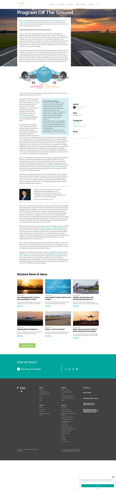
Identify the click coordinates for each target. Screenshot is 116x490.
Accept (97, 485)
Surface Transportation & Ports (67, 398)
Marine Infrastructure (65, 433)
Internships (41, 411)
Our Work (61, 4)
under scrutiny (23, 115)
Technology (63, 439)
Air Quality (75, 124)
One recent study (56, 166)
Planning (63, 435)
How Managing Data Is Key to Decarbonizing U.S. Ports (28, 298)
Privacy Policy (83, 481)
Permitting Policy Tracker (90, 398)
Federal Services (64, 424)
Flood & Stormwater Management (68, 428)
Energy (62, 394)
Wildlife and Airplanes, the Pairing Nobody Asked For (83, 298)
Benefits (41, 407)
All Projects (86, 387)
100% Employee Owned (44, 392)
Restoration (63, 437)
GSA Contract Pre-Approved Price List (89, 404)
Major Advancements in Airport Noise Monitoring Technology (85, 330)
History (40, 400)
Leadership (41, 389)
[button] (113, 477)
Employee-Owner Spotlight (44, 394)
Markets (63, 387)
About (52, 4)
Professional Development (44, 413)
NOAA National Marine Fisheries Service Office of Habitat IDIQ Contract (91, 411)
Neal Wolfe (51, 254)
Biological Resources (65, 409)
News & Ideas (80, 4)
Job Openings (42, 409)
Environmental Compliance (66, 419)
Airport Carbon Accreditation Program (52, 228)
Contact (91, 4)
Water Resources (64, 441)
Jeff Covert (58, 254)
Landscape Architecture (66, 431)
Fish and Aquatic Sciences (66, 426)
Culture (40, 398)
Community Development (66, 392)
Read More (20, 306)
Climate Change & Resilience (79, 126)
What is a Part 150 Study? (55, 329)
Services (63, 405)
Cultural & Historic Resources (67, 417)
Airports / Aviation (77, 122)
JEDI (40, 396)
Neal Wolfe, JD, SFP (80, 106)
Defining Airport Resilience (27, 329)
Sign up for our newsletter (31, 369)
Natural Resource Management (67, 396)
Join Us (70, 4)
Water (62, 400)
